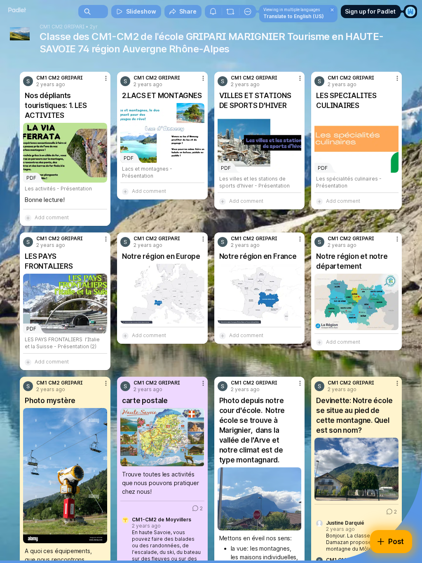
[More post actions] (100, 81)
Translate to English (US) (293, 16)
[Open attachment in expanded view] (162, 294)
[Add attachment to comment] (28, 217)
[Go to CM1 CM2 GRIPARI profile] (28, 81)
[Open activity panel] (213, 11)
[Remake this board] (230, 11)
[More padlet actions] (247, 11)
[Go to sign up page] (410, 11)
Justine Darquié (345, 523)
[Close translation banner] (332, 10)
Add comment (52, 217)
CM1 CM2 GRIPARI (62, 27)
